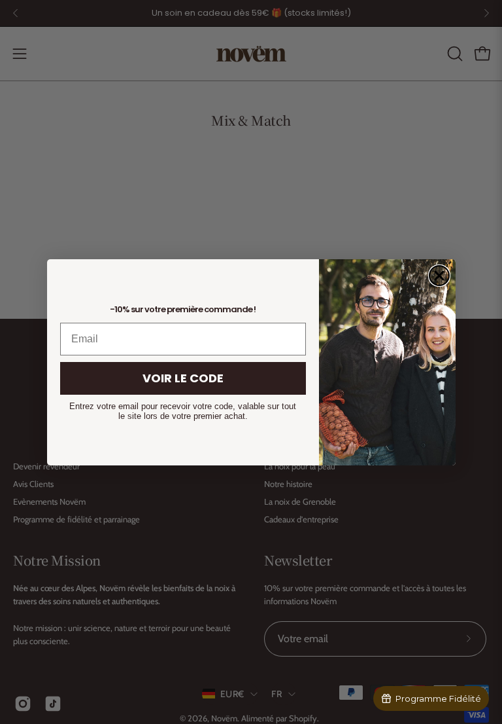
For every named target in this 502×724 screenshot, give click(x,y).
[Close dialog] (439, 275)
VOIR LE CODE (183, 378)
